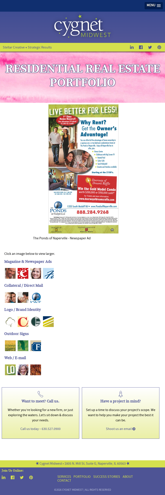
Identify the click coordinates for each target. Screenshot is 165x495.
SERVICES (64, 477)
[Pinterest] (31, 478)
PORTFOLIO (82, 477)
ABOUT (128, 477)
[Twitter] (22, 478)
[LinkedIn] (3, 478)
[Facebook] (12, 478)
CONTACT (64, 481)
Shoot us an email (119, 429)
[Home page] (82, 37)
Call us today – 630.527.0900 (40, 429)
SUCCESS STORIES (106, 477)
